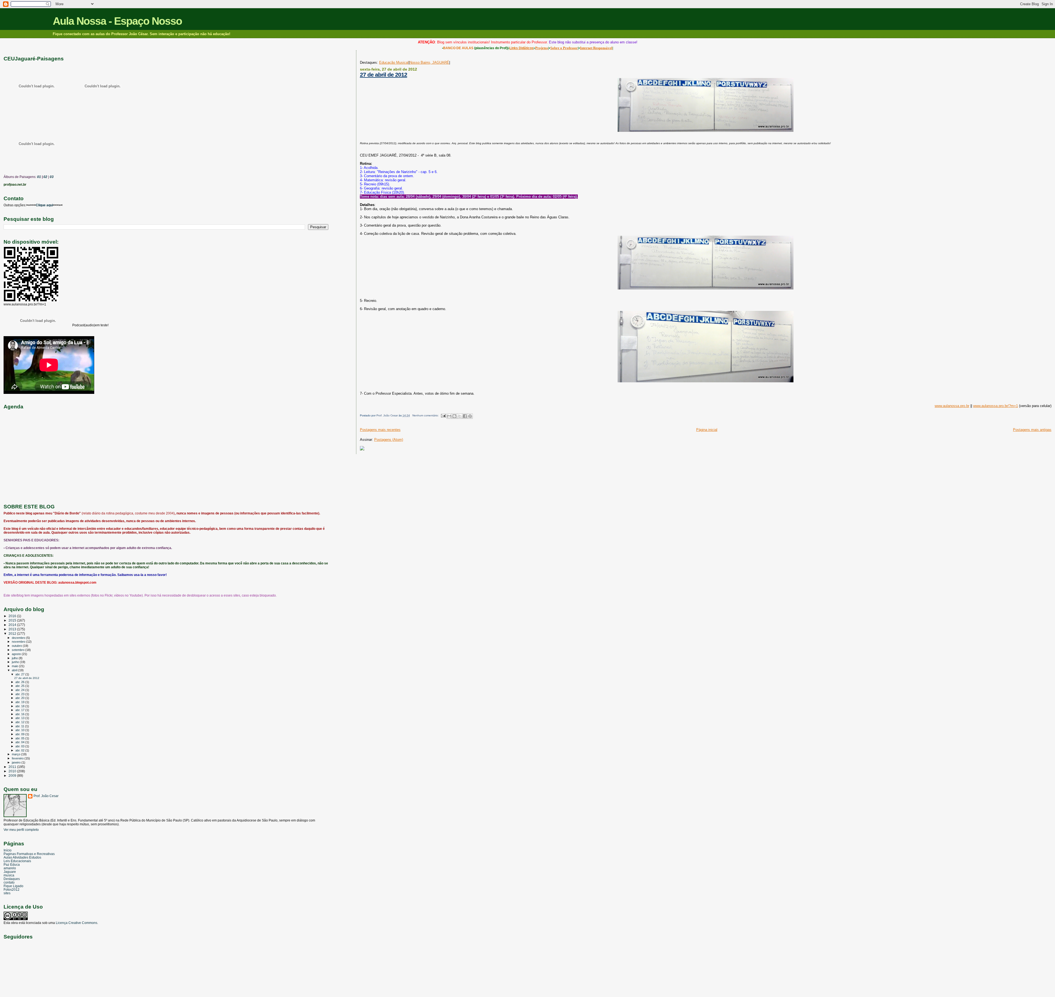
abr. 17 (20, 710)
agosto (17, 654)
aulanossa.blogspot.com (77, 582)
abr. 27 (20, 674)
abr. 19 (20, 702)
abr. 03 (20, 746)
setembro (18, 649)
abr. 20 (20, 698)
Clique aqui (44, 205)
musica (9, 875)
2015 (13, 620)
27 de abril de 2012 (383, 74)
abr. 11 (20, 726)
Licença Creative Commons (76, 923)
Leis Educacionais (17, 861)
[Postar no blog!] (454, 416)
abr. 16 (20, 714)
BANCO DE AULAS (458, 48)
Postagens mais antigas (1032, 430)
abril (15, 670)
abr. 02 (20, 750)
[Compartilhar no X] (459, 416)
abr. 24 (20, 690)
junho (16, 662)
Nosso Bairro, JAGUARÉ (429, 62)
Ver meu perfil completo (21, 830)
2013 (13, 629)
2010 (13, 771)
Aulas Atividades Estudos (22, 857)
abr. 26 (20, 682)
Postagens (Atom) (388, 440)
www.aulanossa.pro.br (952, 406)
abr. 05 (20, 738)
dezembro (19, 637)
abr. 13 (20, 718)
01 (38, 177)
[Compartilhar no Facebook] (465, 416)
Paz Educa (12, 864)
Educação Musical (394, 62)
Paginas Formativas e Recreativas (29, 854)
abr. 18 (20, 706)
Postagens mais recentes (380, 430)
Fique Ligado (13, 886)
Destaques (12, 879)
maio (15, 666)
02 (45, 177)
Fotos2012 (12, 889)
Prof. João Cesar (46, 796)
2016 (13, 616)
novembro (19, 641)
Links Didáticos (521, 48)
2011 (13, 766)
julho (15, 658)
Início (8, 850)
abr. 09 (20, 734)
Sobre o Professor (564, 48)
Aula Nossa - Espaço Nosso (117, 21)
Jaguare (10, 871)
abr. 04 (20, 742)
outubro (17, 645)
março (16, 754)
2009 (13, 775)
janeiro (16, 762)
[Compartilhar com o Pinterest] (470, 416)
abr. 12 (20, 722)
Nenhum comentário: (426, 415)
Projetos (541, 48)
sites (7, 893)
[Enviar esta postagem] (443, 415)
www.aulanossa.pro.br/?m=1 (995, 406)
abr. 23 (20, 694)
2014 (13, 624)
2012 (13, 633)
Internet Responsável (596, 48)
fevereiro (18, 758)
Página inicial (706, 430)
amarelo (10, 868)
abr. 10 (20, 730)
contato (9, 882)
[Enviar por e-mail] (449, 416)
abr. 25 (20, 685)
